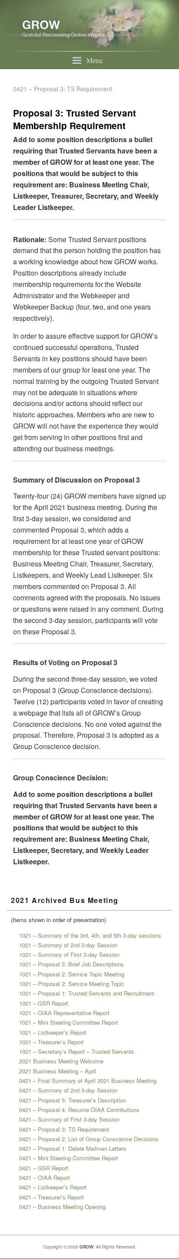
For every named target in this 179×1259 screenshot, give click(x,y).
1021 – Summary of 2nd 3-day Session (68, 945)
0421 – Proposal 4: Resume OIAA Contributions (79, 1110)
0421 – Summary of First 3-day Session (69, 1119)
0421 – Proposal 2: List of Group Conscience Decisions (89, 1139)
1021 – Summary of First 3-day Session (69, 954)
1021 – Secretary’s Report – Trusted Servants (76, 1051)
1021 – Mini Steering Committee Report (68, 1022)
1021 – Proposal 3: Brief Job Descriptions (71, 964)
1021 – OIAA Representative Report (64, 1013)
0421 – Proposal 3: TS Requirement (64, 1129)
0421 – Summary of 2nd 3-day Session (68, 1090)
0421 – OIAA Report (44, 1177)
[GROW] (89, 49)
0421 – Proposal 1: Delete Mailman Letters (72, 1148)
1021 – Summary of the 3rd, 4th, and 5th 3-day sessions (90, 935)
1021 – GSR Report (43, 1003)
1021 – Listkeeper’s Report (52, 1032)
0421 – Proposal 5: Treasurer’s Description (72, 1100)
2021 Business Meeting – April (57, 1071)
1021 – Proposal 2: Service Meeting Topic (71, 983)
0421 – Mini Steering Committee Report (68, 1158)
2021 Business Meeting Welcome (61, 1061)
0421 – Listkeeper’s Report (52, 1187)
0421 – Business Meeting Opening (62, 1206)
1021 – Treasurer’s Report (51, 1042)
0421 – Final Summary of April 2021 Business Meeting (87, 1080)
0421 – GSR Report (43, 1168)
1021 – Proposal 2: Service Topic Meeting (71, 974)
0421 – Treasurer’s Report (51, 1197)
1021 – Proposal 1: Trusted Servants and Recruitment (86, 993)
